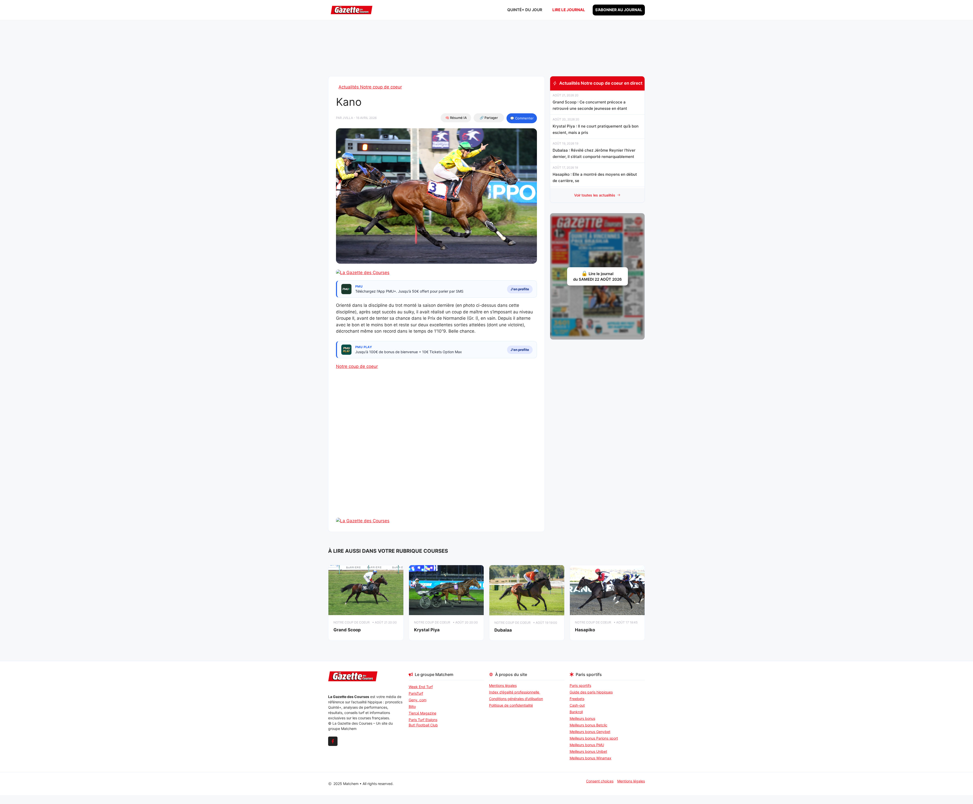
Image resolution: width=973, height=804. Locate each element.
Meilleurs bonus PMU (587, 745)
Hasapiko (585, 629)
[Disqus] (436, 452)
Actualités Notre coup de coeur (370, 87)
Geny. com (417, 700)
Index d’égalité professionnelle (514, 692)
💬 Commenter (522, 118)
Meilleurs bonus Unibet (588, 751)
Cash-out (577, 705)
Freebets (577, 698)
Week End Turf (421, 687)
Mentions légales (503, 685)
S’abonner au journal (618, 9)
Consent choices (599, 781)
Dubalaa (503, 630)
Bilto (412, 706)
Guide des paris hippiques (591, 692)
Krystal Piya (427, 629)
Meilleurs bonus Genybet (590, 731)
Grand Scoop (347, 629)
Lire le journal (568, 9)
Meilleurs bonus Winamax (590, 758)
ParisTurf (416, 693)
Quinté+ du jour (524, 9)
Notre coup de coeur (357, 366)
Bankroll (576, 712)
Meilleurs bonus (582, 718)
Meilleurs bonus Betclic (588, 725)
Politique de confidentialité (511, 705)
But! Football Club (423, 725)
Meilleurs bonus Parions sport (594, 738)
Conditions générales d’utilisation (516, 698)
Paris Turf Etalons (423, 720)
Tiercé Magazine (422, 713)
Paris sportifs (580, 685)
